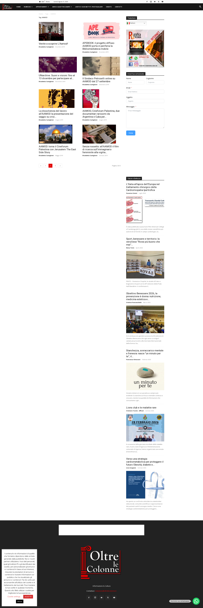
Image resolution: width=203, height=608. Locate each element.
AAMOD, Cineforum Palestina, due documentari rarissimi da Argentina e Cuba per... (101, 113)
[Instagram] (151, 1)
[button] (200, 7)
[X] (158, 1)
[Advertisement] (145, 157)
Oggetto (129, 97)
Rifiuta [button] (19, 601)
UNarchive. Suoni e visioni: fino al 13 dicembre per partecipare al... (57, 77)
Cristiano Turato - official (135, 411)
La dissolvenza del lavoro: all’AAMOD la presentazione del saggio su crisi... (56, 113)
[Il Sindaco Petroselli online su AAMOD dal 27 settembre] (101, 66)
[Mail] (154, 1)
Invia (131, 133)
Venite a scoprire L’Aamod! (53, 43)
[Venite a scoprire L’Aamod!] (58, 31)
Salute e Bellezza (134, 178)
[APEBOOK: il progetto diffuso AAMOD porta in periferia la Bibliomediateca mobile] (101, 31)
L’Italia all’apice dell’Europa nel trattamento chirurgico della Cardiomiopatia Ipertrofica (143, 187)
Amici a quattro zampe (61, 7)
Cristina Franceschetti (134, 302)
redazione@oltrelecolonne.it (105, 591)
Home (18, 7)
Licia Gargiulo (131, 468)
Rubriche (27, 7)
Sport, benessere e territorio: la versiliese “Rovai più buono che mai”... (143, 241)
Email (128, 88)
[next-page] (60, 166)
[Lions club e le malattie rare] (145, 427)
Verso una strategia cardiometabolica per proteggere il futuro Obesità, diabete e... (145, 461)
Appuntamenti (41, 7)
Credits (109, 7)
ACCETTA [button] (28, 597)
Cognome (150, 78)
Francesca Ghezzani (133, 359)
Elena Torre (130, 248)
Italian (132, 23)
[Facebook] (147, 1)
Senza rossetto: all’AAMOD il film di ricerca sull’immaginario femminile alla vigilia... (100, 149)
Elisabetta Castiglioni (46, 47)
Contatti (118, 7)
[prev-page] (41, 166)
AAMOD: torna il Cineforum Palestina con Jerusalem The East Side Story (57, 149)
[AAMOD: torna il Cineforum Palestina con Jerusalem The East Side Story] (58, 134)
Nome (128, 78)
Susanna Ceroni (131, 193)
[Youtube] (162, 1)
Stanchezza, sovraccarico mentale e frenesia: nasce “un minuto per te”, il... (144, 353)
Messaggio (130, 106)
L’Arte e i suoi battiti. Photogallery (89, 7)
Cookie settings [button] (14, 596)
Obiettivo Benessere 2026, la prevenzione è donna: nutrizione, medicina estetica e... (143, 296)
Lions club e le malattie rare (141, 407)
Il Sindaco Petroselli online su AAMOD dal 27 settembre (98, 80)
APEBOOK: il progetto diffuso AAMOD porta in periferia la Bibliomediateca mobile (98, 46)
